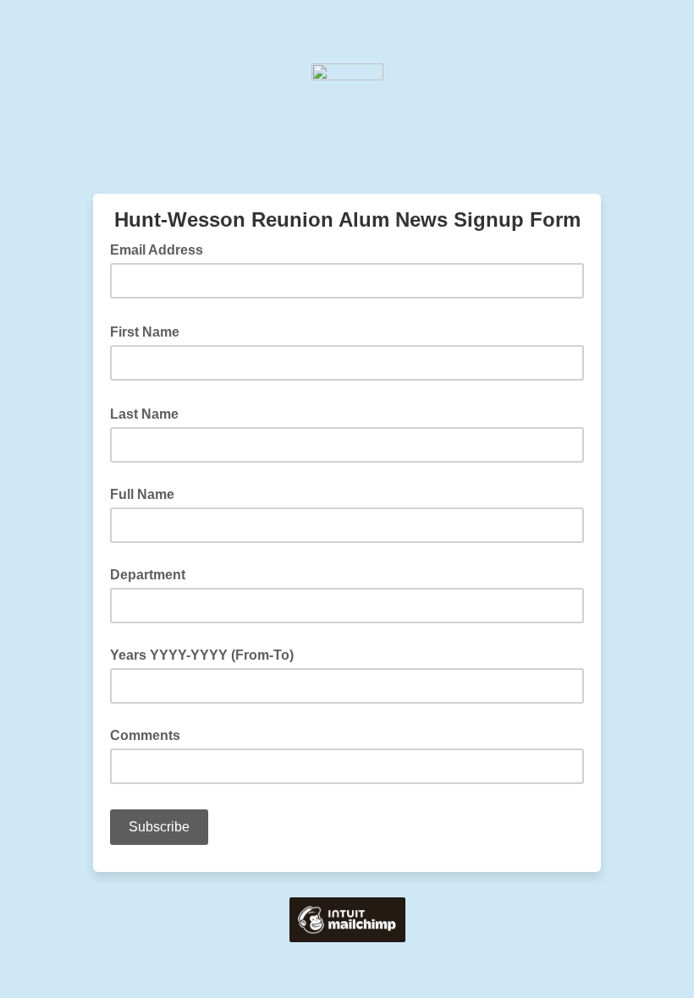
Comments (145, 735)
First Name (150, 330)
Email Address (161, 248)
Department (147, 575)
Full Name (142, 494)
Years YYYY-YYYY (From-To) (202, 655)
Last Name (149, 412)
